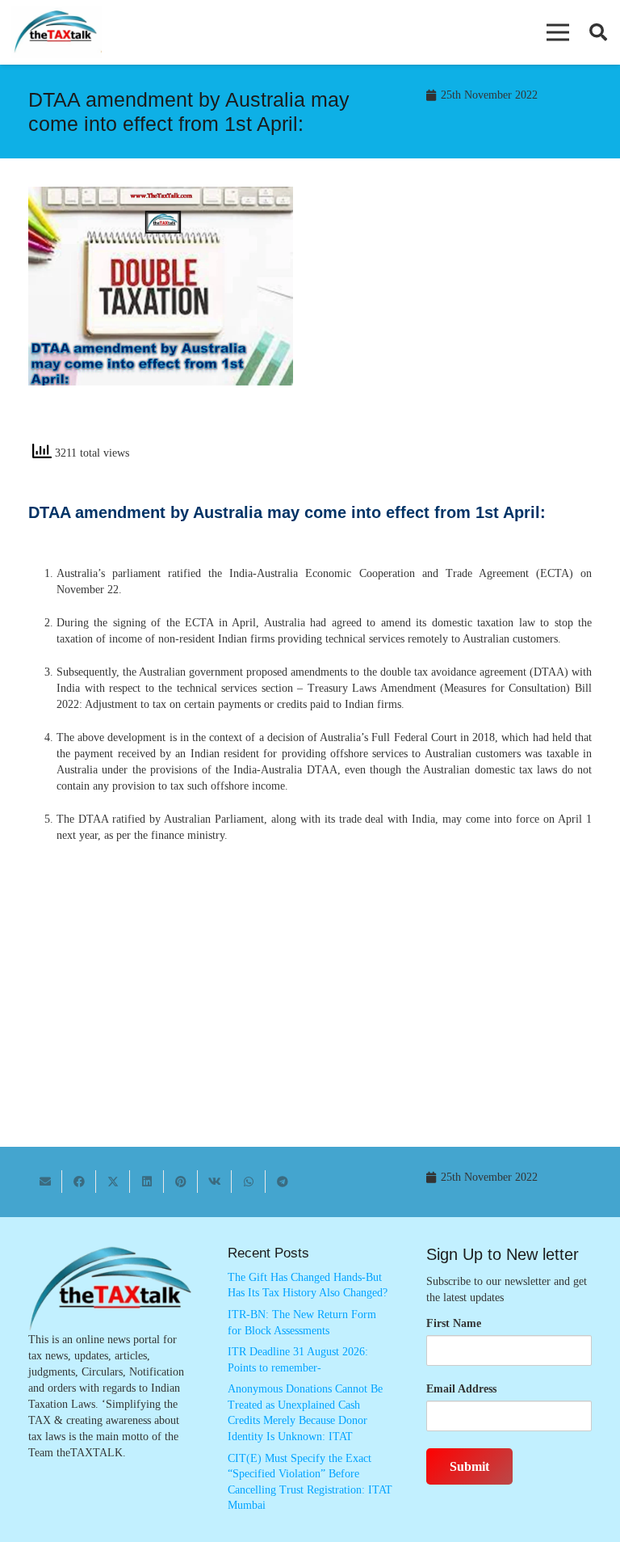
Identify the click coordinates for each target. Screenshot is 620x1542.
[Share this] (79, 1181)
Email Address (461, 1389)
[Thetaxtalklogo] (56, 32)
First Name (453, 1323)
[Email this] (45, 1181)
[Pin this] (181, 1181)
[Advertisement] (459, 320)
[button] (558, 32)
